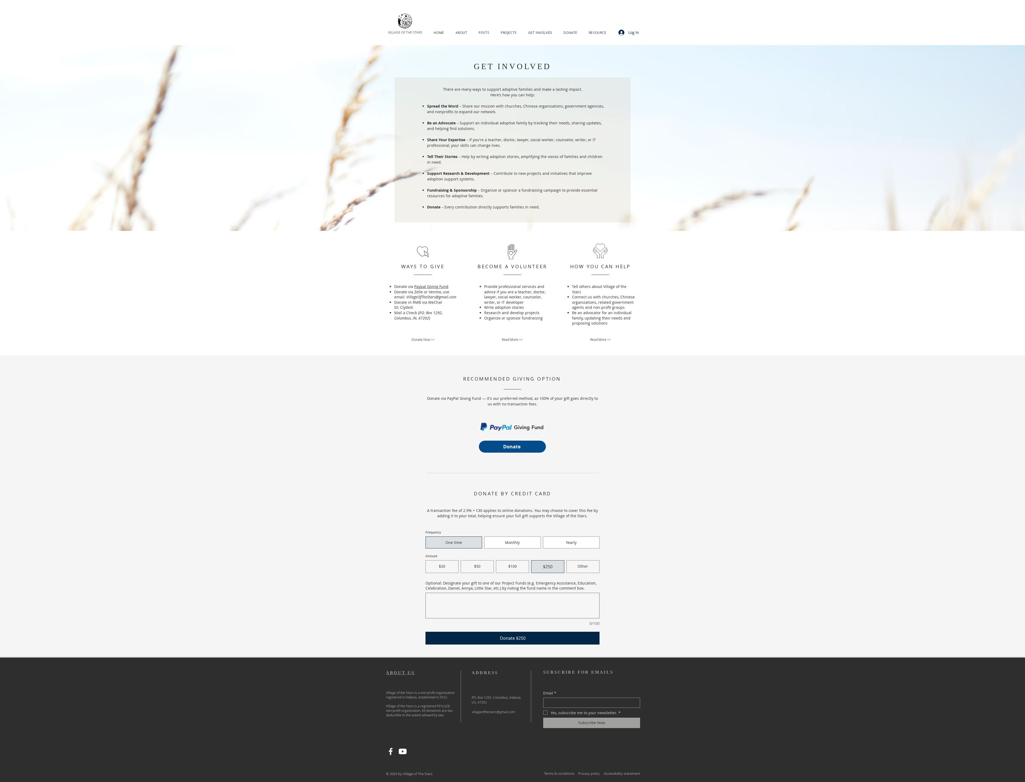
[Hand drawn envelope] (496, 427)
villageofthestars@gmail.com (493, 712)
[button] (461, 32)
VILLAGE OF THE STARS (405, 32)
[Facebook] (390, 751)
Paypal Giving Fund (431, 286)
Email (549, 693)
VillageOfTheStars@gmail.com (431, 296)
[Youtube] (402, 751)
